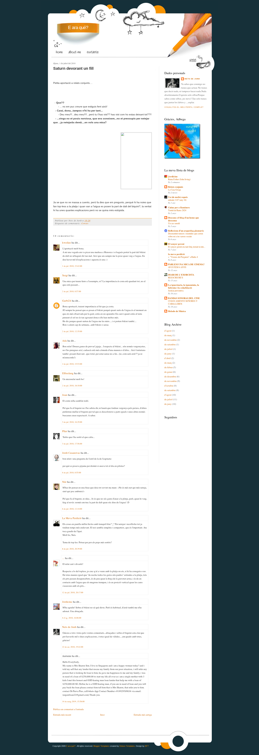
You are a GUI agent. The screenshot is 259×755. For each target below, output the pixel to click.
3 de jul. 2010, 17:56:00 (72, 443)
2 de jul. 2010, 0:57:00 (71, 291)
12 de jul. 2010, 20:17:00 (72, 592)
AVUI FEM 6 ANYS (177, 267)
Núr (64, 481)
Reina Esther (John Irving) (179, 179)
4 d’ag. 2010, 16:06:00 (71, 617)
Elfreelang (67, 373)
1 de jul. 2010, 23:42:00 (72, 266)
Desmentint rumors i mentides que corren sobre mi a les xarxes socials (185, 235)
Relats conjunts (175, 186)
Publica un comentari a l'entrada (68, 709)
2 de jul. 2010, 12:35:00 (72, 331)
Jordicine (67, 601)
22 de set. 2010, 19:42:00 (72, 646)
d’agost (167, 330)
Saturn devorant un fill (73, 68)
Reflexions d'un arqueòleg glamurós (186, 230)
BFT (147, 746)
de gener (168, 371)
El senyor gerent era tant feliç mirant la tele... (186, 246)
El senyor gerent (176, 243)
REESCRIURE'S (175, 277)
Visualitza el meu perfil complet (184, 107)
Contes (84, 223)
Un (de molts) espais (178, 197)
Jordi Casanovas (71, 452)
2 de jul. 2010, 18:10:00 (72, 385)
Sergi (65, 275)
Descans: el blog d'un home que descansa (183, 219)
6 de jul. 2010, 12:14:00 (72, 508)
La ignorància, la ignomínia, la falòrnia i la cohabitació (183, 286)
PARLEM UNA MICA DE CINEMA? (186, 264)
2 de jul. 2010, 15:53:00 (72, 364)
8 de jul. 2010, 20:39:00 (72, 548)
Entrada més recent (62, 714)
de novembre (170, 339)
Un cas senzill (174, 223)
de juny (168, 353)
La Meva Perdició (72, 518)
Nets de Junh (69, 627)
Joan (64, 395)
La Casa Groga (174, 189)
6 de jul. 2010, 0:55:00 (71, 472)
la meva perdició (176, 254)
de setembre (170, 344)
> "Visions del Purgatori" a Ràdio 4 (183, 256)
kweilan (66, 242)
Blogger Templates (101, 746)
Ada (64, 340)
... (63, 558)
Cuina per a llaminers (179, 207)
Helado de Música (177, 311)
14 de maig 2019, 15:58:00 (73, 701)
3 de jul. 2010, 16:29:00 (72, 422)
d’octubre (168, 385)
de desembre (170, 376)
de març (168, 335)
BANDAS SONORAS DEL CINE (184, 298)
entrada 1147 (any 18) (177, 199)
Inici (102, 714)
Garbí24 (66, 300)
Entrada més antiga (143, 714)
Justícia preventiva (175, 290)
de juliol (168, 349)
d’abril (167, 358)
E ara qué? (78, 27)
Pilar (64, 431)
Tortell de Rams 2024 (177, 210)
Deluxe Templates (127, 746)
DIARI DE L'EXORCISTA (181, 274)
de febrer (168, 367)
